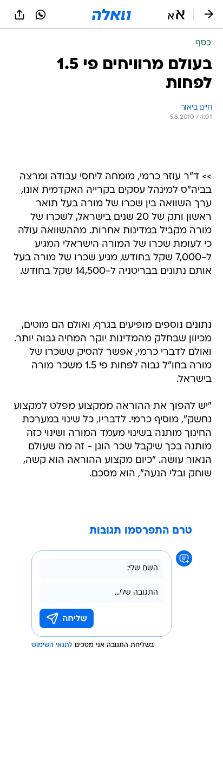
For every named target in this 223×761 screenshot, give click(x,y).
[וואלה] (111, 14)
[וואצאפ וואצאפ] (40, 14)
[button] (176, 14)
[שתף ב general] (19, 15)
